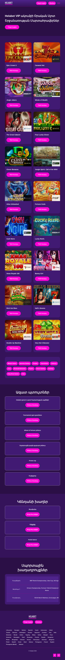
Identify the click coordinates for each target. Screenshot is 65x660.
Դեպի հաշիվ (41, 3)
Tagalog (28, 634)
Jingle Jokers (11, 100)
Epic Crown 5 (11, 65)
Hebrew (31, 642)
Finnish (37, 637)
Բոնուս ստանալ (32, 405)
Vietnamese (36, 639)
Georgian (16, 630)
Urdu (55, 632)
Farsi (51, 634)
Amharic (21, 644)
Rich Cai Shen (11, 308)
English (52, 642)
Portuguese (38, 642)
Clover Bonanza (12, 169)
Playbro (31, 368)
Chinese (22, 639)
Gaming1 (51, 368)
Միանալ (52, 3)
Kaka (23, 374)
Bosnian (15, 632)
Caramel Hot (39, 65)
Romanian (29, 637)
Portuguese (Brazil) (11, 644)
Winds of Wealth (41, 100)
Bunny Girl (39, 273)
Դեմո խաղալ (13, 70)
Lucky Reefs (39, 239)
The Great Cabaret (13, 135)
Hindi (25, 642)
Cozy (9, 368)
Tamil (23, 637)
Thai (50, 632)
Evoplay (35, 363)
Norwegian (16, 637)
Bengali (46, 634)
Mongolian (15, 639)
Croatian (44, 632)
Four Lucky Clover (42, 135)
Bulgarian (51, 639)
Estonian (44, 639)
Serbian (24, 630)
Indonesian (44, 630)
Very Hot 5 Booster (42, 343)
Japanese (37, 632)
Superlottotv (44, 363)
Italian (39, 634)
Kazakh (43, 637)
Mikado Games (12, 363)
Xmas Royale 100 (12, 273)
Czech (36, 630)
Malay (33, 634)
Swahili (14, 642)
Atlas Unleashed (12, 204)
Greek (19, 642)
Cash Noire (10, 239)
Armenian (8, 637)
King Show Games (13, 374)
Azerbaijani (22, 632)
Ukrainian (8, 634)
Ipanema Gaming (25, 363)
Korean (29, 639)
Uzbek (51, 630)
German (30, 632)
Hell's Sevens (40, 308)
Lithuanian (9, 630)
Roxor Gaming (40, 368)
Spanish (30, 630)
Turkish (8, 632)
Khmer (8, 639)
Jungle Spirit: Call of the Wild (46, 169)
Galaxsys (54, 363)
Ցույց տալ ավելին (32, 514)
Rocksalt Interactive (20, 368)
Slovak (15, 634)
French (46, 642)
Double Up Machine (13, 343)
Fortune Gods (40, 204)
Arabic (21, 634)
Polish (8, 642)
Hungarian (50, 637)
